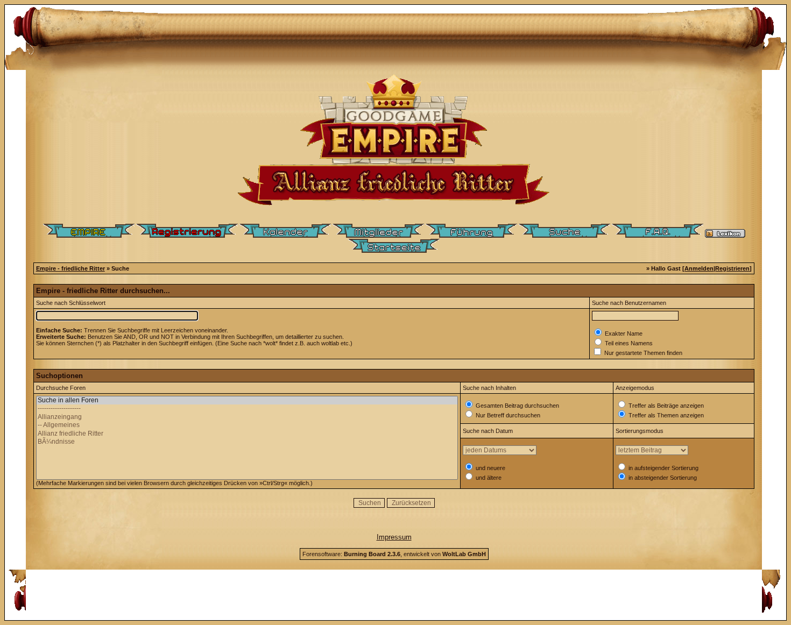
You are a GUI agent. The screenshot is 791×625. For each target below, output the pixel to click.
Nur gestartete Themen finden (642, 353)
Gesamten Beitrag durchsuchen (516, 405)
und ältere (488, 477)
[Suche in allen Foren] (247, 400)
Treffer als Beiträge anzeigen (665, 405)
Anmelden (699, 268)
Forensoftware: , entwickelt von (394, 554)
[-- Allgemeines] (247, 425)
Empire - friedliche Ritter (70, 268)
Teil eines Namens (628, 343)
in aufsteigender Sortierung (662, 468)
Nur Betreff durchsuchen (507, 415)
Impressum (394, 537)
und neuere (489, 468)
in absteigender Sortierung (662, 477)
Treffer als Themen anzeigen (665, 415)
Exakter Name (622, 333)
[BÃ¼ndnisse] (247, 442)
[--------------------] (247, 408)
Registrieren (732, 268)
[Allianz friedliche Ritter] (247, 434)
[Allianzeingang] (247, 417)
